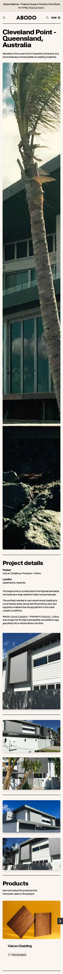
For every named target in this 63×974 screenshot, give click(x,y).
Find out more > (36, 7)
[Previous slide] (3, 921)
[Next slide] (60, 921)
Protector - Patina (50, 616)
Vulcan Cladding (19, 616)
